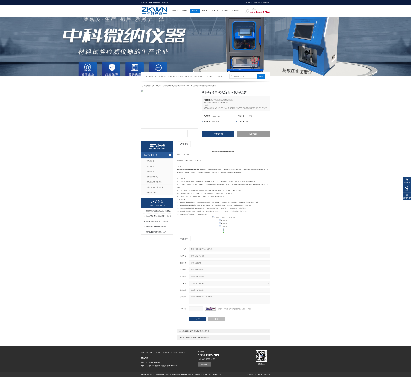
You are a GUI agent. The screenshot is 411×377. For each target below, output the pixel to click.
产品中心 (195, 11)
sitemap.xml (217, 374)
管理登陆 (267, 374)
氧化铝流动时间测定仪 (154, 182)
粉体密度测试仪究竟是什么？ (156, 232)
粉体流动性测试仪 (168, 86)
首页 (153, 86)
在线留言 (257, 2)
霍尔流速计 (150, 161)
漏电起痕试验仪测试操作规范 (156, 227)
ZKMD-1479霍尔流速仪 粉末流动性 (197, 331)
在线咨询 (204, 364)
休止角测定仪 (151, 166)
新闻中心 (205, 11)
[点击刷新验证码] (210, 309)
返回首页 (249, 2)
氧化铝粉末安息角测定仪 (155, 187)
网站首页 (175, 11)
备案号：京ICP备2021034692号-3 (199, 374)
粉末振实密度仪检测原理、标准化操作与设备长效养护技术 (158, 211)
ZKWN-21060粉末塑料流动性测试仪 (197, 337)
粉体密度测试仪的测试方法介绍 (157, 221)
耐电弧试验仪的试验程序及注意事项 (158, 216)
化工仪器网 (258, 374)
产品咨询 (218, 133)
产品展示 (158, 352)
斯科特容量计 (179, 86)
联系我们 (266, 2)
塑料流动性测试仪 (153, 177)
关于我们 (185, 11)
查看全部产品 (151, 192)
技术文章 (215, 11)
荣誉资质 (182, 352)
